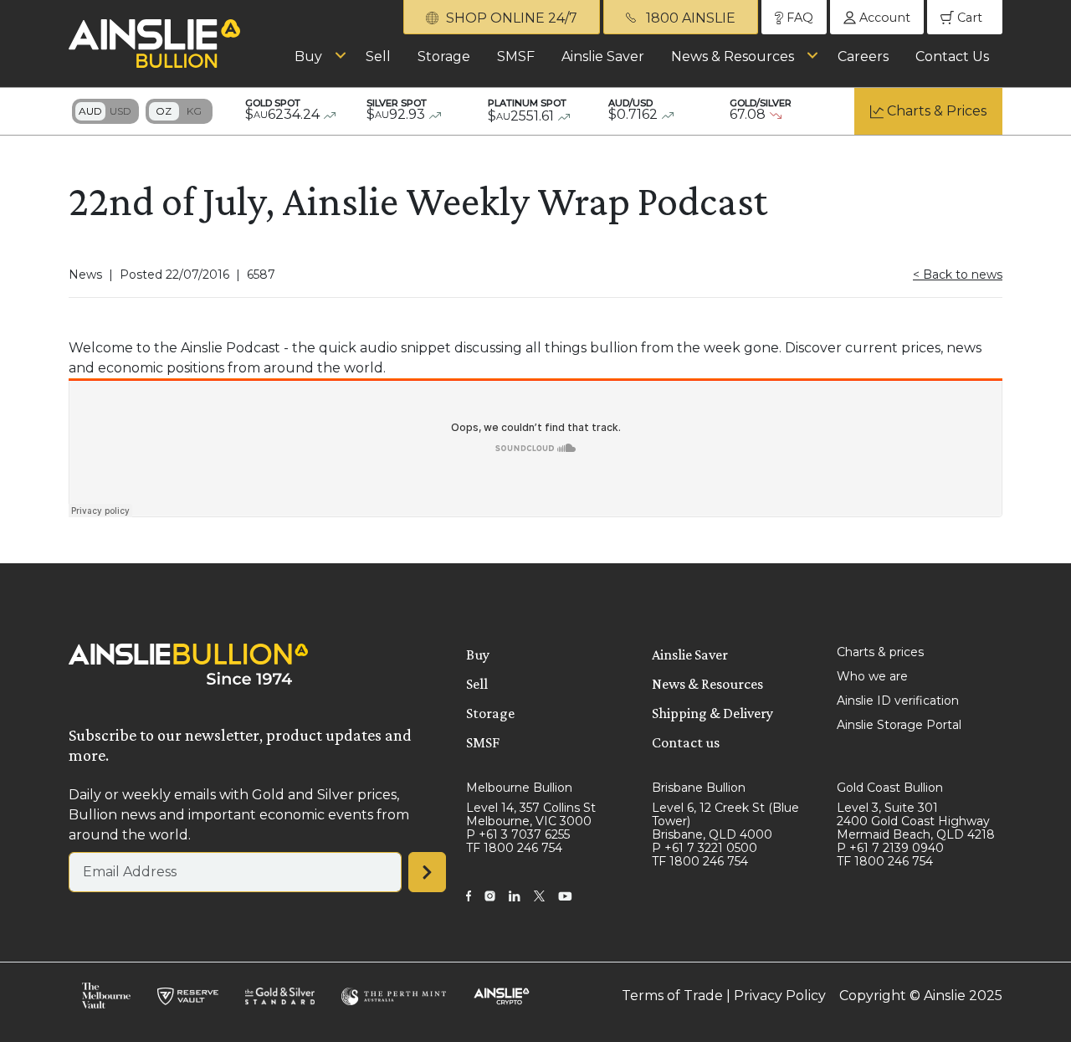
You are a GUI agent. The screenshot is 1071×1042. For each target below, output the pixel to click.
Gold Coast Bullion (890, 787)
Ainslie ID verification (898, 700)
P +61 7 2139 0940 (890, 847)
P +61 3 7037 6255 (518, 834)
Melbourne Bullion (519, 787)
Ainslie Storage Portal (899, 724)
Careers (863, 56)
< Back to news (957, 274)
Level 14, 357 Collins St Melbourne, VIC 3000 (531, 814)
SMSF (516, 56)
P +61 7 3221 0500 (704, 848)
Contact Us (952, 56)
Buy (308, 56)
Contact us (686, 742)
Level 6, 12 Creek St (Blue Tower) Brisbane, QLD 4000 (725, 821)
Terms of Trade (672, 996)
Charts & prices (880, 652)
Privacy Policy (780, 996)
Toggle (105, 111)
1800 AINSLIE (689, 18)
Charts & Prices (936, 111)
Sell (378, 56)
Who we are (872, 676)
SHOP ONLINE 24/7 (510, 18)
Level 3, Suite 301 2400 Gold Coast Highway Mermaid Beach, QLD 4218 (916, 821)
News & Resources (732, 56)
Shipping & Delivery (712, 713)
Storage (444, 56)
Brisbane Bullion (699, 787)
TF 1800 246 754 (514, 848)
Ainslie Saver (602, 56)
